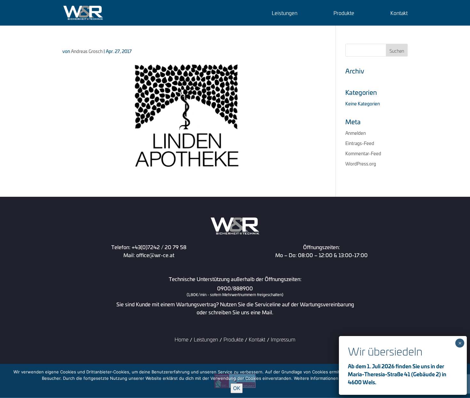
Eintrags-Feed (359, 143)
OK (236, 388)
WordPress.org (360, 163)
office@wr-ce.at (155, 255)
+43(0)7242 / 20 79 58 (159, 247)
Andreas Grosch (87, 51)
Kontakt (399, 14)
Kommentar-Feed (363, 153)
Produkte (343, 14)
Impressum (283, 339)
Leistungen (284, 14)
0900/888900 (235, 291)
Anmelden (355, 132)
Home (181, 339)
